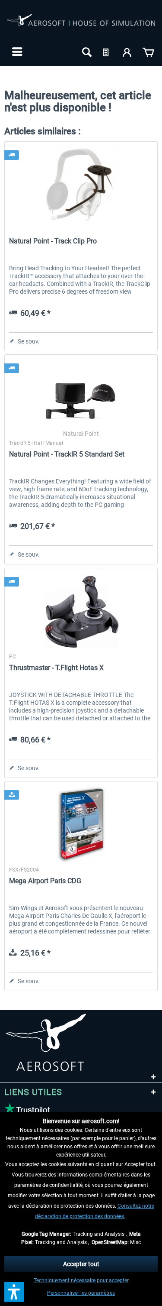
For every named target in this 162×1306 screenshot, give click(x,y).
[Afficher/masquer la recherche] (86, 51)
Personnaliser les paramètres (81, 1293)
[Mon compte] (127, 51)
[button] (14, 1292)
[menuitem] (16, 51)
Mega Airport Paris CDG (45, 881)
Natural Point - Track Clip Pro (53, 241)
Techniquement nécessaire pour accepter (81, 1280)
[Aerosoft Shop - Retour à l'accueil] (81, 25)
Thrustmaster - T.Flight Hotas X (56, 668)
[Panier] (148, 51)
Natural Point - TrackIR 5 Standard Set (66, 454)
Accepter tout (81, 1264)
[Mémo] (106, 51)
